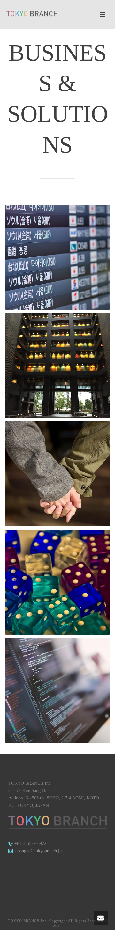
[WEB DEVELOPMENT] (57, 690)
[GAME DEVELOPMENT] (57, 582)
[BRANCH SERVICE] (57, 257)
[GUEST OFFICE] (57, 365)
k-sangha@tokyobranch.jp (37, 850)
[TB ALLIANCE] (57, 474)
